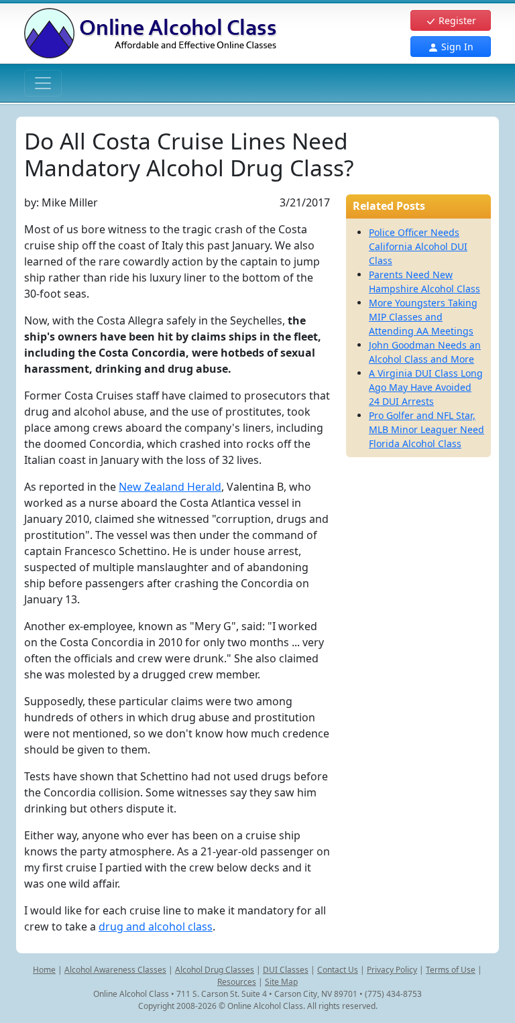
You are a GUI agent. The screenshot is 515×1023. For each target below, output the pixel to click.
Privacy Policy (392, 969)
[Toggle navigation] (43, 83)
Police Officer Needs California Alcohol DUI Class (418, 246)
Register (456, 20)
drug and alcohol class (156, 926)
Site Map (281, 981)
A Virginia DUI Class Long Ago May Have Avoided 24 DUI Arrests (426, 387)
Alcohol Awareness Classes (115, 969)
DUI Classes (285, 969)
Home (44, 969)
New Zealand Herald (170, 486)
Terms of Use (450, 969)
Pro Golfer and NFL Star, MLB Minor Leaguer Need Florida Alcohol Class (426, 429)
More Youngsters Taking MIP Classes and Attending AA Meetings (423, 316)
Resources (236, 981)
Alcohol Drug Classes (214, 969)
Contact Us (337, 969)
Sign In (456, 46)
